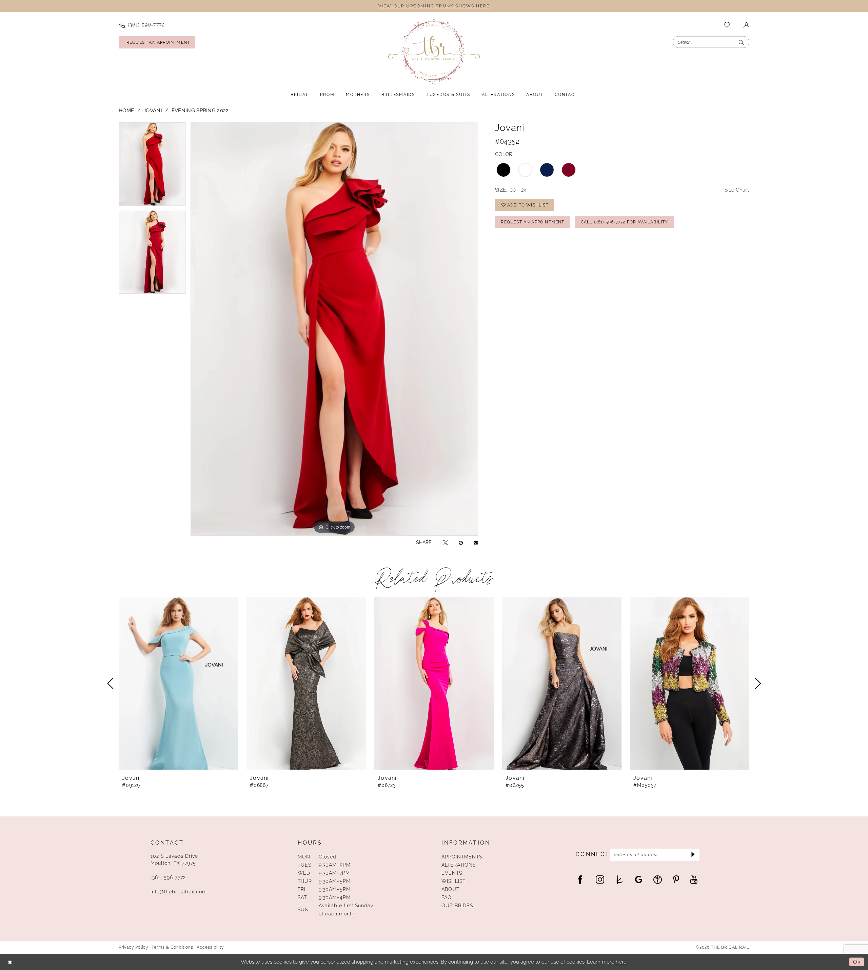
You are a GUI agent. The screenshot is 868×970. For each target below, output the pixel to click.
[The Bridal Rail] (434, 52)
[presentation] (178, 683)
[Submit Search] (741, 42)
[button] (746, 25)
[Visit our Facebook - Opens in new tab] (580, 879)
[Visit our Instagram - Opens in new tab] (600, 879)
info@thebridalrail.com (179, 891)
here (621, 962)
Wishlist (453, 881)
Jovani (152, 110)
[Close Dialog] (10, 962)
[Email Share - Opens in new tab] (475, 542)
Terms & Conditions (172, 947)
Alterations (458, 865)
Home (126, 110)
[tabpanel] (152, 166)
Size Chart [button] (737, 190)
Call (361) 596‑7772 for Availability (624, 222)
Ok (857, 962)
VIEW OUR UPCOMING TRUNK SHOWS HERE (434, 6)
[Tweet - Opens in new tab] (445, 543)
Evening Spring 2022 (200, 110)
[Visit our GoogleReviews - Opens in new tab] (639, 879)
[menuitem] (142, 25)
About (450, 889)
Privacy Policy (133, 947)
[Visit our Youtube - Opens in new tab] (694, 879)
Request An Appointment (532, 222)
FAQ (446, 897)
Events (451, 873)
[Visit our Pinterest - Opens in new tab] (676, 879)
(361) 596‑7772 (168, 877)
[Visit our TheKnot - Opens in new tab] (619, 879)
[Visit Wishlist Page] (727, 25)
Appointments (461, 856)
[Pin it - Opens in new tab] (460, 543)
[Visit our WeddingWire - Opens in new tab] (657, 879)
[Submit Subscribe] (692, 855)
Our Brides (457, 905)
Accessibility (210, 947)
